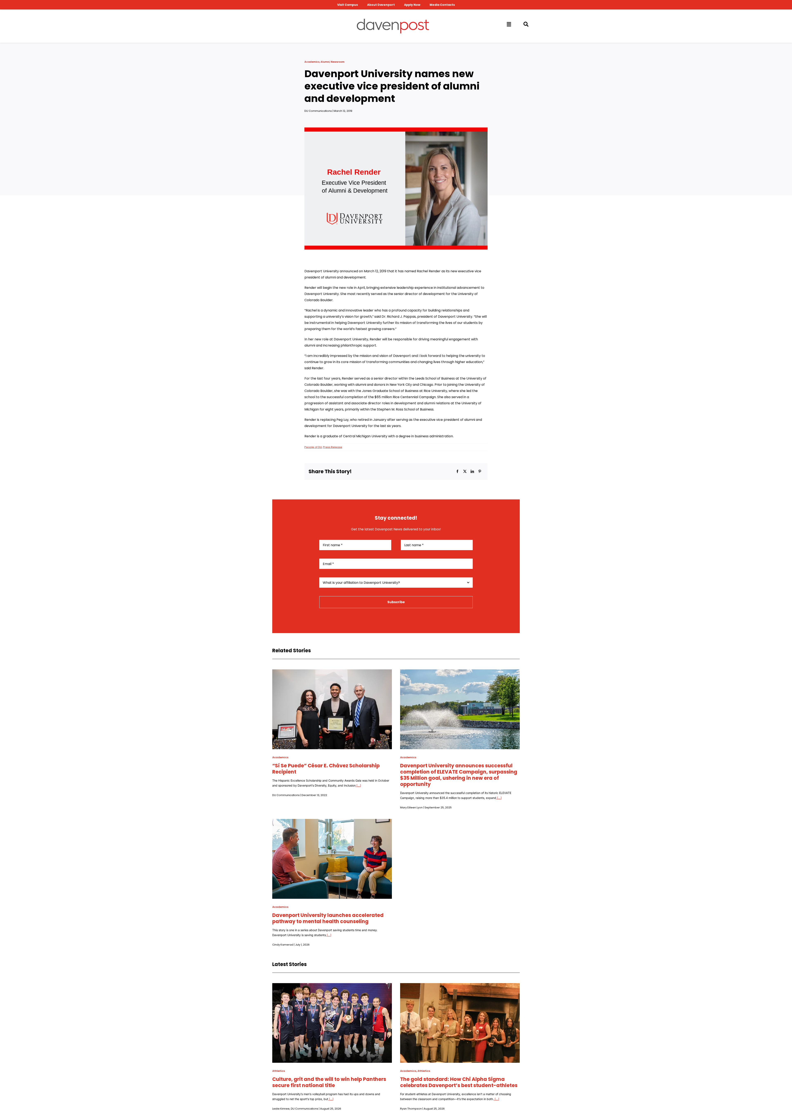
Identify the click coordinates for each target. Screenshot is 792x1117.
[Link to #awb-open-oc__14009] (508, 24)
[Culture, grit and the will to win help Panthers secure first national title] (332, 986)
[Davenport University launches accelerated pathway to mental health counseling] (332, 822)
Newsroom (337, 62)
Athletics (278, 1071)
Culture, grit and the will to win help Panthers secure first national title (329, 1082)
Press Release (332, 447)
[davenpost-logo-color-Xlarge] (393, 20)
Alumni (325, 62)
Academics (311, 62)
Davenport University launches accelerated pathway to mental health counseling (328, 918)
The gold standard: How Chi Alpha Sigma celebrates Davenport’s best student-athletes (458, 1082)
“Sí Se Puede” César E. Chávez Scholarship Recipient (326, 768)
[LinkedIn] (472, 471)
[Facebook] (457, 471)
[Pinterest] (479, 471)
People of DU (313, 447)
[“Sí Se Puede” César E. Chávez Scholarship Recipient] (332, 672)
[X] (465, 471)
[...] (358, 785)
